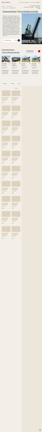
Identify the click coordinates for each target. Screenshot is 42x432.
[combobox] (17, 88)
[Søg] (19, 40)
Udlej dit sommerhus (22, 2)
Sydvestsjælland (10, 6)
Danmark (3, 6)
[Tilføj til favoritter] (9, 63)
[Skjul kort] (40, 88)
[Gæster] (16, 40)
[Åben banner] (40, 430)
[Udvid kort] (23, 88)
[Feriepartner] (6, 2)
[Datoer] (15, 40)
